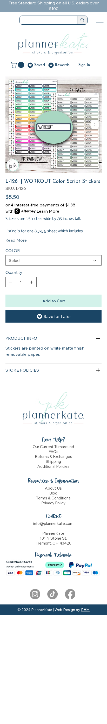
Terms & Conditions (53, 498)
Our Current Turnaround (53, 446)
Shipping (53, 461)
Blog (53, 493)
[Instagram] (35, 594)
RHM (85, 609)
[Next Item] (94, 125)
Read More (16, 240)
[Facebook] (70, 594)
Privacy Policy (53, 502)
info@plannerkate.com (53, 523)
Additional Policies (53, 466)
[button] (18, 65)
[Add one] (31, 282)
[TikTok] (52, 594)
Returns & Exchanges (53, 456)
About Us (53, 488)
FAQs (53, 451)
